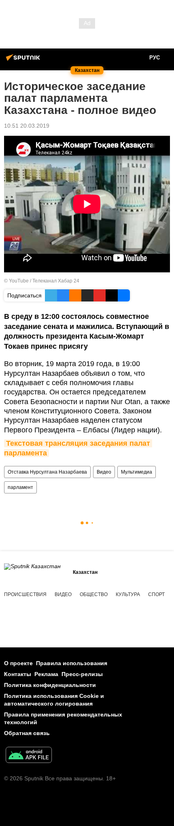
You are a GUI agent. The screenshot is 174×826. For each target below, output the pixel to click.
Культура (128, 594)
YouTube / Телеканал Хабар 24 (44, 281)
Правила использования (71, 663)
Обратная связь (27, 733)
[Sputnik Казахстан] (24, 60)
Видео (104, 472)
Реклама (46, 674)
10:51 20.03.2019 (26, 125)
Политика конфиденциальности (50, 685)
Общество (94, 594)
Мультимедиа (136, 472)
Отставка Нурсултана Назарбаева (47, 472)
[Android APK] (28, 756)
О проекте (18, 663)
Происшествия (25, 594)
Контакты (17, 674)
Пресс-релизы (82, 674)
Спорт (156, 594)
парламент (20, 487)
